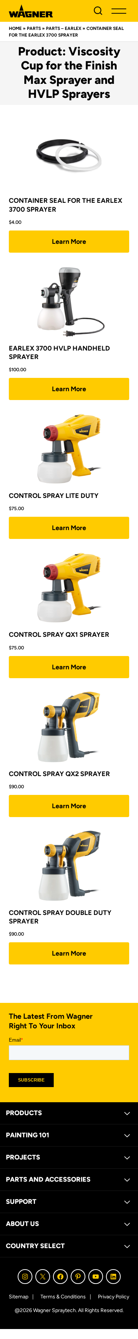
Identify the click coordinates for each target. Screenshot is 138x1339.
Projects (23, 1157)
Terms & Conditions (63, 1297)
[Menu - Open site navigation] (119, 11)
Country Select (35, 1246)
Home (15, 28)
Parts (34, 28)
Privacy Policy (113, 1297)
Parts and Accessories (48, 1179)
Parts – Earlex (63, 28)
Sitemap (18, 1297)
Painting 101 (27, 1135)
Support (21, 1202)
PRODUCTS (24, 1113)
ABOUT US (22, 1224)
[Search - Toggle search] (98, 11)
